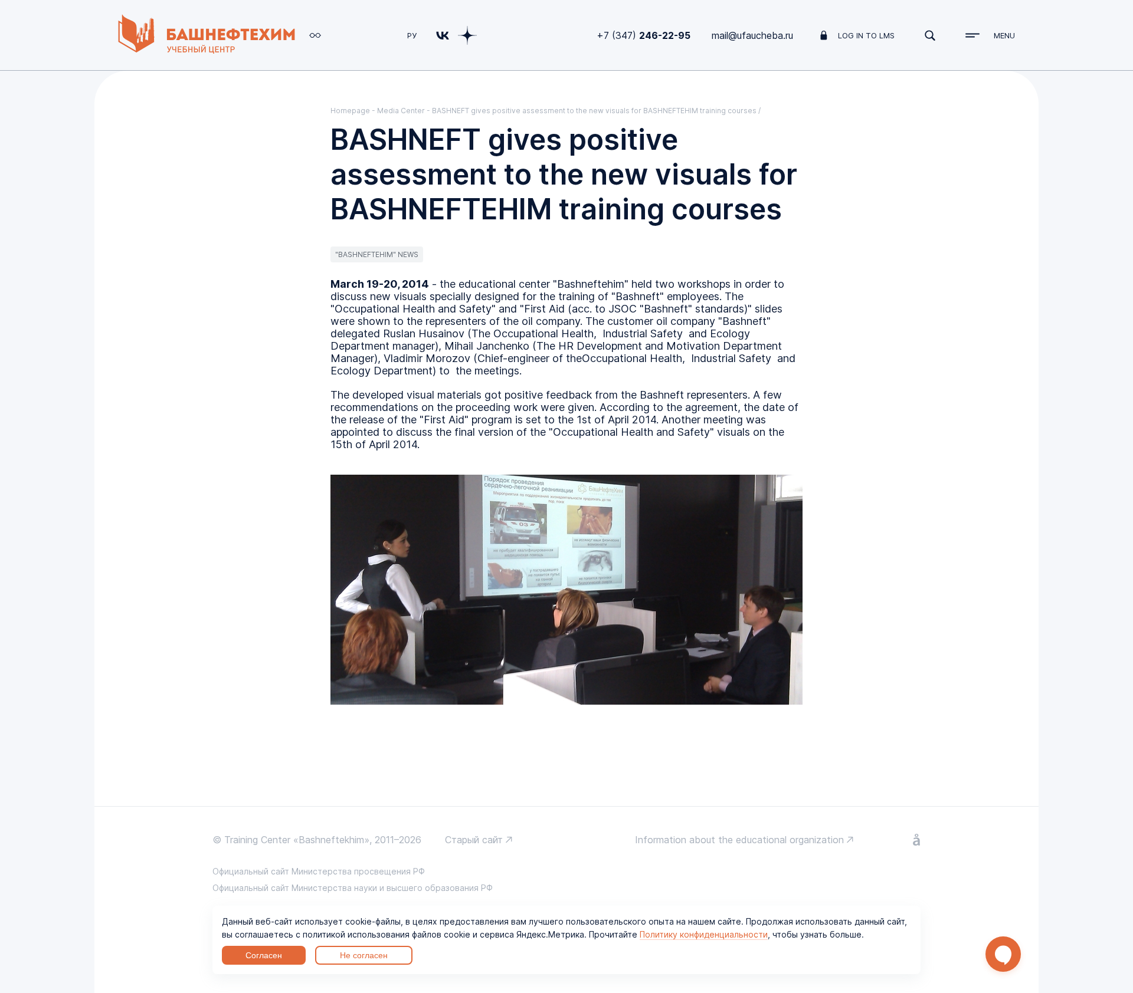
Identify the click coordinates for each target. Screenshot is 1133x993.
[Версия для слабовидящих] (315, 35)
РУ (412, 35)
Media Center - (404, 110)
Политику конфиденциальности (704, 934)
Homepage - (353, 110)
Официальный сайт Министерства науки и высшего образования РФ (352, 888)
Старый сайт (474, 840)
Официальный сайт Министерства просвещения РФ (318, 871)
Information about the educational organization (739, 840)
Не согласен (364, 955)
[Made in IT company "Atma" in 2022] (916, 841)
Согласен (263, 955)
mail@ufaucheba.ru (752, 35)
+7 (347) (643, 35)
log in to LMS (866, 35)
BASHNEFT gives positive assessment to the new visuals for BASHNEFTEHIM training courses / (596, 110)
